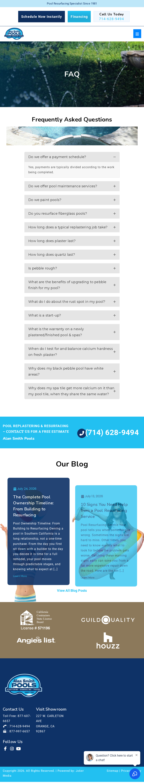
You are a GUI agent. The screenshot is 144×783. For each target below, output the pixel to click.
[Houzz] (108, 640)
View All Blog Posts (72, 590)
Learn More (20, 576)
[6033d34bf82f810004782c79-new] (108, 620)
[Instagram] (12, 749)
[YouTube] (19, 749)
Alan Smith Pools (19, 438)
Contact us (18, 431)
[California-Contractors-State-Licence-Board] (36, 620)
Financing (79, 17)
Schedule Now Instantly (41, 17)
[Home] (14, 33)
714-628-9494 (111, 19)
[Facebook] (5, 749)
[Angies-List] (36, 640)
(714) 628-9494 (112, 432)
